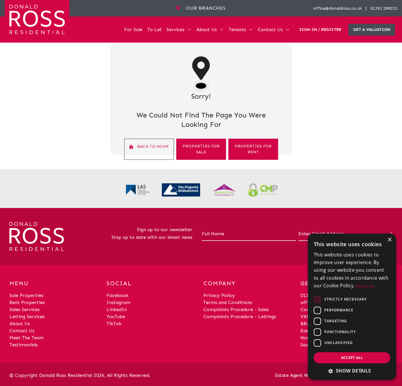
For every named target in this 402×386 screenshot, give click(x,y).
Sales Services (24, 309)
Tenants (237, 29)
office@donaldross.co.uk (337, 8)
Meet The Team (26, 337)
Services (176, 29)
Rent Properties (27, 302)
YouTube (116, 316)
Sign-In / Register (320, 29)
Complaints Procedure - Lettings (239, 316)
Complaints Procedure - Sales (236, 309)
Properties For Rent (253, 149)
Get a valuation (371, 29)
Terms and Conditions (227, 302)
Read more (365, 285)
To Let (154, 29)
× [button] (389, 240)
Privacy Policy (219, 295)
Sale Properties (26, 295)
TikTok (114, 323)
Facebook (118, 295)
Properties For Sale (201, 149)
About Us (206, 29)
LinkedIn (117, 309)
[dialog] (352, 307)
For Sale (133, 29)
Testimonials (23, 345)
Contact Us (270, 29)
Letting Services (27, 316)
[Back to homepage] (37, 19)
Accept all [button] (352, 357)
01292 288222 (383, 8)
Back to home (152, 146)
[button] (352, 370)
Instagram (118, 302)
